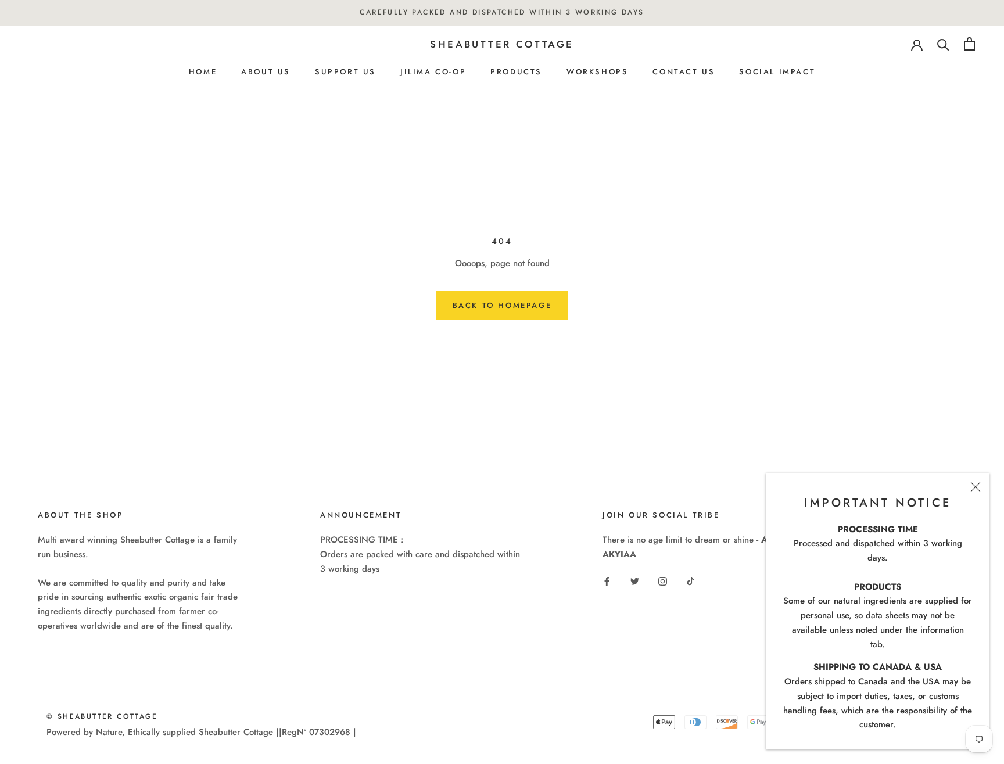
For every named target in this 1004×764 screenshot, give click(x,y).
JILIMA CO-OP (433, 71)
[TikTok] (690, 580)
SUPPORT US (345, 71)
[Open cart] (969, 44)
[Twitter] (634, 580)
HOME (203, 71)
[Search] (943, 44)
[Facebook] (607, 580)
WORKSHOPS (597, 71)
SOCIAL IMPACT (777, 71)
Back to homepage (502, 305)
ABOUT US (266, 71)
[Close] (975, 487)
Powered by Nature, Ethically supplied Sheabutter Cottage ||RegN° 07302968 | (201, 732)
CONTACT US (683, 71)
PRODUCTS (516, 71)
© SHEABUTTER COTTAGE (101, 716)
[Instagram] (662, 580)
